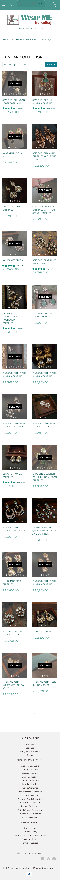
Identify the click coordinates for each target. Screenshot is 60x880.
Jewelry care (30, 828)
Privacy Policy (30, 831)
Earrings (30, 748)
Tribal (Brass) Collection (30, 810)
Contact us (35, 853)
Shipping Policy (30, 839)
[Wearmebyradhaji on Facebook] (43, 859)
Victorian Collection (30, 802)
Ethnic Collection (30, 795)
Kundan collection (26, 39)
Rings (30, 755)
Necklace (30, 744)
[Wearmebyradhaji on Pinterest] (48, 859)
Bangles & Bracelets (30, 751)
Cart (55, 6)
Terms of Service (30, 843)
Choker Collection (30, 780)
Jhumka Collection (30, 788)
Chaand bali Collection (30, 813)
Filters (51, 64)
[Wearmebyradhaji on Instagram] (54, 859)
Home (5, 39)
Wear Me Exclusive (30, 766)
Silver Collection (30, 777)
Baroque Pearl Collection (30, 799)
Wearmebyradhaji (20, 868)
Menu (9, 5)
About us (21, 853)
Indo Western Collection (30, 791)
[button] (9, 108)
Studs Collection (30, 817)
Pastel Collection (30, 773)
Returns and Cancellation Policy (30, 835)
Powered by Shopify (44, 868)
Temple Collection (30, 806)
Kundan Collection (30, 769)
